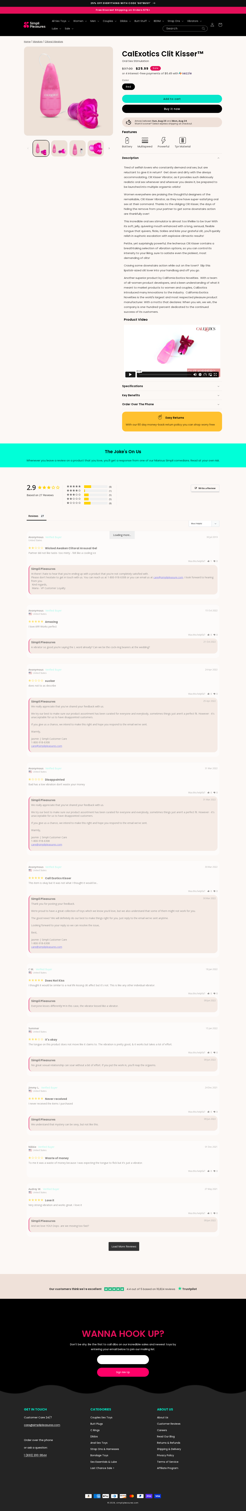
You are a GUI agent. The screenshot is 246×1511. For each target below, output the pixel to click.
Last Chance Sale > (102, 1468)
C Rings (95, 1430)
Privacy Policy (165, 1455)
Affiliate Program (167, 1468)
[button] (60, 21)
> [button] (124, 1246)
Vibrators (38, 41)
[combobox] (185, 28)
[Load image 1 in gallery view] (41, 148)
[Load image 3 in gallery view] (77, 148)
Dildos (94, 1436)
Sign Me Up (123, 1372)
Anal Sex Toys (99, 1443)
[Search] (203, 28)
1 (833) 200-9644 (35, 1455)
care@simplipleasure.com (168, 577)
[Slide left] (28, 148)
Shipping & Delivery (169, 1449)
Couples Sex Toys (101, 1417)
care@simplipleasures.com (46, 746)
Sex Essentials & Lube (103, 1462)
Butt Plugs (96, 1424)
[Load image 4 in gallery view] (96, 148)
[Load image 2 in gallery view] (59, 148)
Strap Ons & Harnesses (104, 1449)
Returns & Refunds (168, 1443)
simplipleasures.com (127, 1502)
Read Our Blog (166, 1436)
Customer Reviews (168, 1424)
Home (27, 41)
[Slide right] (109, 148)
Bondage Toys (99, 1455)
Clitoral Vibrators (54, 41)
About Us (162, 1417)
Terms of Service (167, 1462)
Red (128, 87)
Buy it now (172, 109)
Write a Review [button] (207, 488)
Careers (162, 1430)
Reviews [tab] (33, 516)
